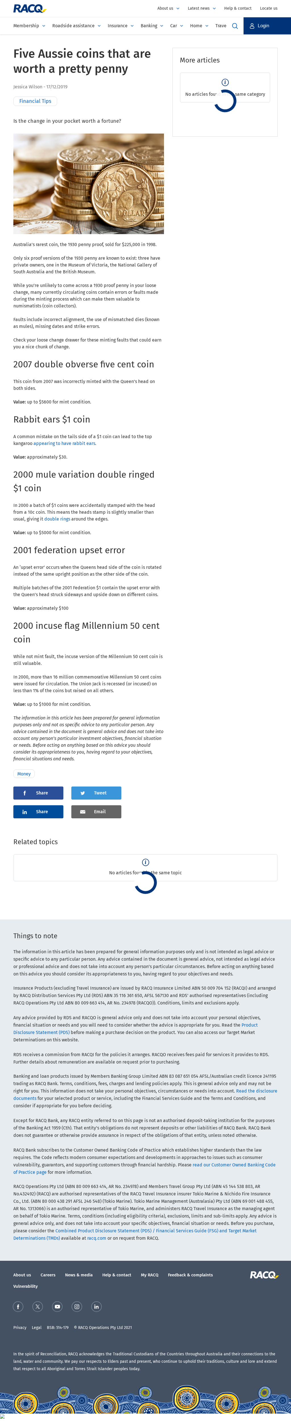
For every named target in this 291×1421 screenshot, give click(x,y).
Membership (26, 25)
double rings (57, 519)
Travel (221, 25)
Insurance (118, 25)
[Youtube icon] (57, 1307)
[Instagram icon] (77, 1307)
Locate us (269, 8)
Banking (149, 25)
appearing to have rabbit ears (64, 443)
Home (196, 25)
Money (24, 774)
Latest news (199, 8)
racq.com (96, 1238)
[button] (267, 25)
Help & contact (237, 8)
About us (165, 8)
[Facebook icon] (18, 1307)
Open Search (235, 25)
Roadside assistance (73, 25)
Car (173, 25)
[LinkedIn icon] (96, 1307)
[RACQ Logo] (264, 1275)
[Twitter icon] (37, 1307)
